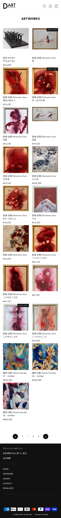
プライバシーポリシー (13, 448)
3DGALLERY (8, 488)
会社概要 (7, 458)
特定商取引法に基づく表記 (15, 453)
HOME (6, 469)
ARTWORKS (8, 473)
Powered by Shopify (41, 514)
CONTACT (7, 483)
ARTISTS (6, 478)
